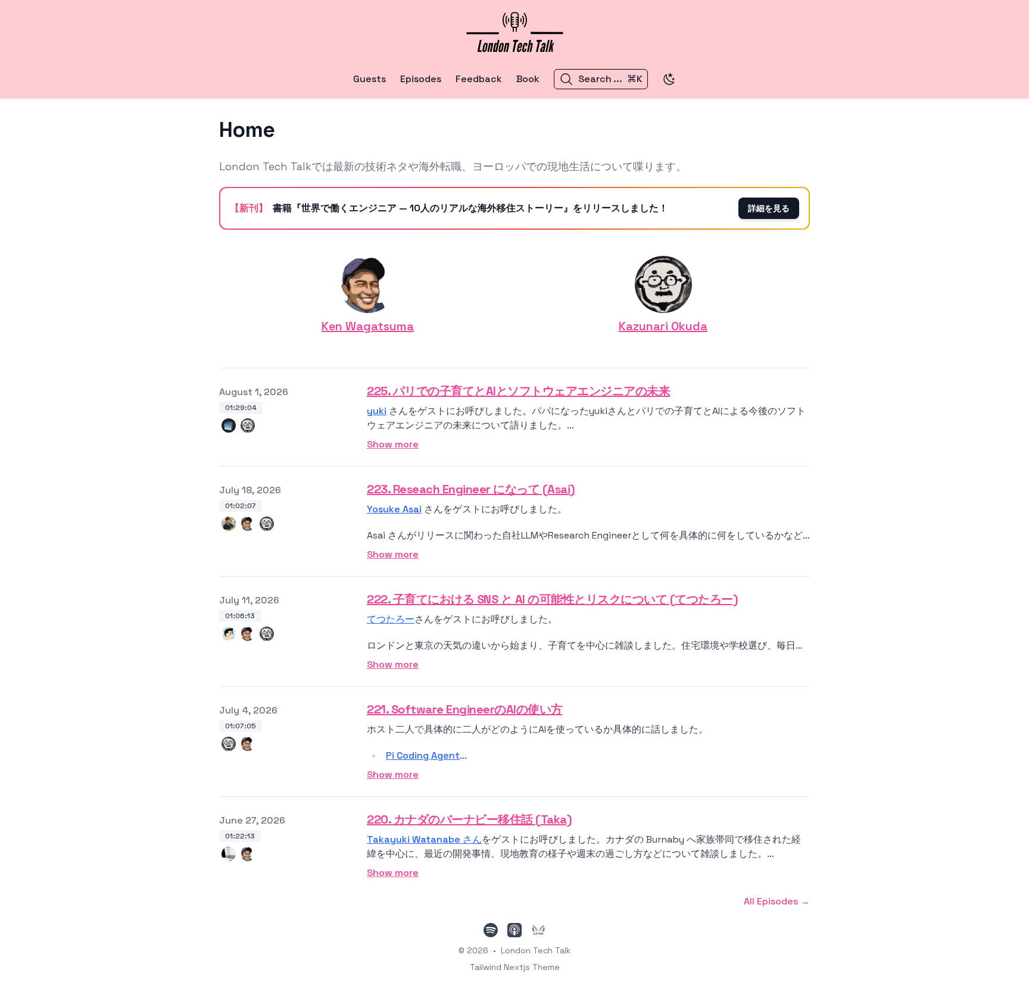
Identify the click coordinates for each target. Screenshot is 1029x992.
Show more (393, 444)
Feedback (479, 79)
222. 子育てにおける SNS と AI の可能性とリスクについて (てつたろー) (552, 599)
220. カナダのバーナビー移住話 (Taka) (469, 819)
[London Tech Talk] (514, 30)
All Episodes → (777, 901)
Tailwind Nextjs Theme (515, 967)
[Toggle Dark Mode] (669, 79)
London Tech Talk (535, 950)
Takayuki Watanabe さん (424, 839)
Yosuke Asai (394, 509)
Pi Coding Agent (423, 755)
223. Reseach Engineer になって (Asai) (471, 489)
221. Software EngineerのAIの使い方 (465, 709)
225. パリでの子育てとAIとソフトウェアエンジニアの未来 (518, 391)
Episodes (420, 79)
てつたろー (390, 619)
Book (528, 79)
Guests (369, 79)
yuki (376, 411)
